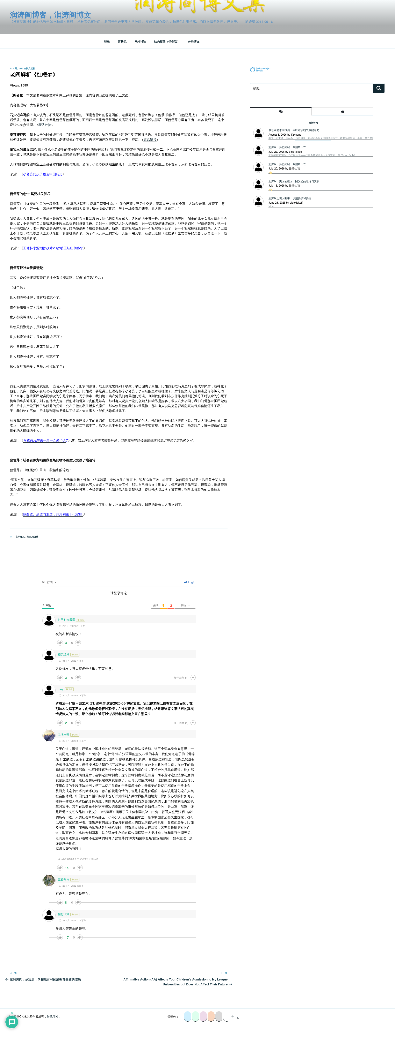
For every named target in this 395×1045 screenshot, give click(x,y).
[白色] (226, 1016)
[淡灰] (218, 1016)
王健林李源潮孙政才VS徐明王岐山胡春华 (53, 248)
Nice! (271, 206)
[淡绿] (195, 1016)
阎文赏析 (30, 68)
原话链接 (44, 124)
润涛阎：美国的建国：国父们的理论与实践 (293, 181)
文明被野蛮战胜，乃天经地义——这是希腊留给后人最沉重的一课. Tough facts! (311, 155)
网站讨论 (140, 41)
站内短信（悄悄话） (167, 41)
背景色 (122, 41)
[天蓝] (187, 1016)
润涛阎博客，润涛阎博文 (50, 14)
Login (191, 582)
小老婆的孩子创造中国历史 (43, 174)
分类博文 (194, 41)
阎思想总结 (32, 536)
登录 (107, 41)
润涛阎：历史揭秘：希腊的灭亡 (287, 147)
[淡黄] (211, 1016)
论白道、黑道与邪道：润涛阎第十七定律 (53, 514)
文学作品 (20, 536)
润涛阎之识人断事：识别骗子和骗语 (289, 198)
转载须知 (52, 1016)
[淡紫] (203, 1016)
